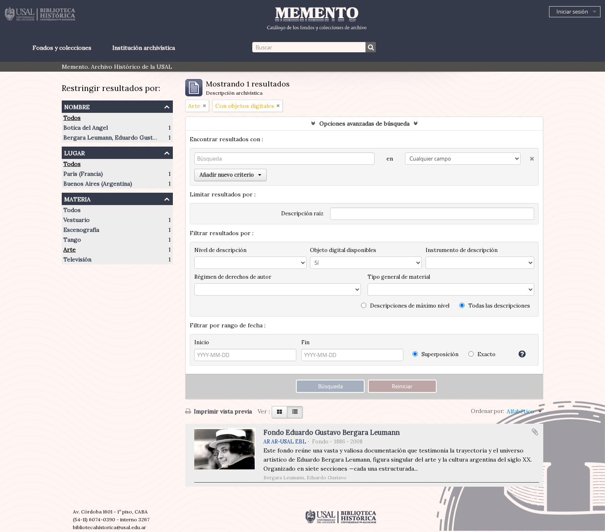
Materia (77, 198)
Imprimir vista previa (222, 411)
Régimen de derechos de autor (232, 276)
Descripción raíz (302, 213)
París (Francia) (83, 173)
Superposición (439, 354)
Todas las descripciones (498, 305)
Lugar (74, 152)
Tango (72, 239)
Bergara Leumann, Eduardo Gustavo (112, 137)
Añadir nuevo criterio (227, 174)
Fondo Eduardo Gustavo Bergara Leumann (331, 432)
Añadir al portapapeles (535, 432)
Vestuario (76, 220)
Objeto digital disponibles (343, 250)
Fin (305, 342)
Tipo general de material (399, 276)
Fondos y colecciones (62, 47)
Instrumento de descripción (462, 250)
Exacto (486, 354)
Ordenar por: (487, 411)
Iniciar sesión (572, 11)
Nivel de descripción (220, 250)
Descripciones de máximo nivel (409, 305)
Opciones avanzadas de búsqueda (364, 123)
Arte (69, 249)
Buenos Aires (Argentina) (97, 183)
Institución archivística (143, 47)
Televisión (77, 259)
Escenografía (81, 229)
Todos (72, 117)
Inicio (201, 342)
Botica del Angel (85, 127)
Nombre (77, 106)
